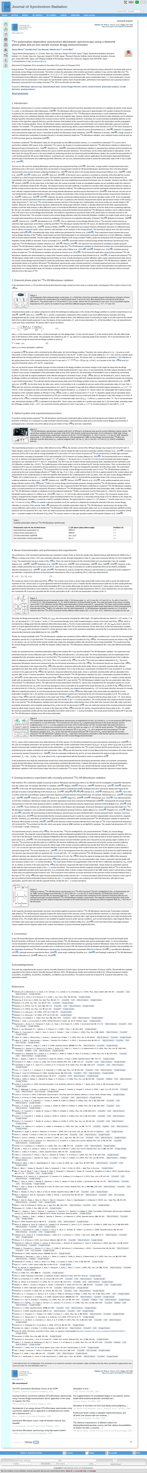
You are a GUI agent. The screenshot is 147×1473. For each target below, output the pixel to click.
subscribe (75, 15)
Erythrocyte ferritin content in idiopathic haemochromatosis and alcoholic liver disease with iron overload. (99, 1414)
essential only (80, 1471)
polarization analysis (110, 87)
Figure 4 (33, 718)
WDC (143, 2)
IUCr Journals (21, 1026)
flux (43, 459)
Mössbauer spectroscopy (31, 87)
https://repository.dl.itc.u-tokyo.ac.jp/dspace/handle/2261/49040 (102, 1331)
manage (92, 1471)
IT (137, 2)
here (45, 1366)
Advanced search (116, 1464)
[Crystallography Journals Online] (125, 2)
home (5, 15)
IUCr (131, 2)
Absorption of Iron (80, 1389)
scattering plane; (36, 725)
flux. (110, 876)
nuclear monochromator (91, 87)
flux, (108, 878)
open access (89, 15)
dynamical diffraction (119, 629)
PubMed (28, 1050)
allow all (69, 1471)
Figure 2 (33, 429)
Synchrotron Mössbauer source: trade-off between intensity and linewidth (38, 1422)
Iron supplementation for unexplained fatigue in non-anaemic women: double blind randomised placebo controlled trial (101, 1397)
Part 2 (106, 25)
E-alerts (69, 1453)
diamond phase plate (51, 87)
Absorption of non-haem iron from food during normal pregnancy (99, 1406)
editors (25, 15)
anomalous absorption (86, 629)
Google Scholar (35, 994)
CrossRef (120, 992)
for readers (52, 15)
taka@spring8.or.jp (39, 61)
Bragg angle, (70, 334)
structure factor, (107, 334)
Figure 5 (33, 889)
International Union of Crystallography (78, 1468)
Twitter (91, 1453)
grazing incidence (28, 89)
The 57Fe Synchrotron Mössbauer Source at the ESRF (35, 1389)
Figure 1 (33, 295)
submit (63, 15)
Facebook (113, 1453)
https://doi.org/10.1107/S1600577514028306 (117, 26)
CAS (127, 992)
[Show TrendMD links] (131, 1442)
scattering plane (51, 464)
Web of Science (21, 994)
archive (15, 15)
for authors (38, 15)
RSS (138, 1453)
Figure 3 (33, 598)
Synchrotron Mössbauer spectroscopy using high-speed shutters (39, 1430)
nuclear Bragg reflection (71, 87)
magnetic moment (35, 834)
